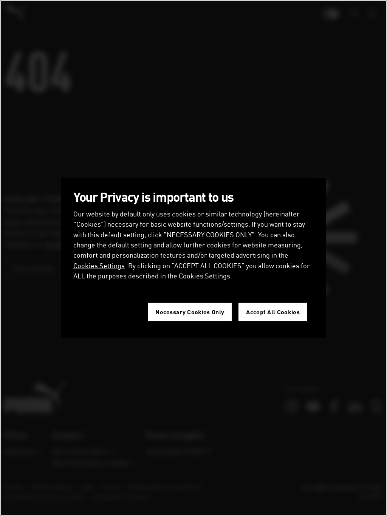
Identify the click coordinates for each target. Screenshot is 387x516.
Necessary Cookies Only (189, 311)
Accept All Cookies (273, 311)
